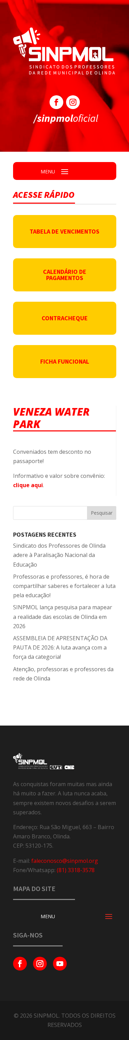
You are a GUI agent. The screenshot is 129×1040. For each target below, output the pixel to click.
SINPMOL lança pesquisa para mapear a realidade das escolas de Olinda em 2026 (62, 616)
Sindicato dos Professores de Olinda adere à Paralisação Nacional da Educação (59, 555)
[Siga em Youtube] (60, 964)
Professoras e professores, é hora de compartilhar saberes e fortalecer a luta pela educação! (64, 586)
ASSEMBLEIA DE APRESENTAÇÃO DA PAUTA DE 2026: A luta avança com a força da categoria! (60, 647)
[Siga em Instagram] (73, 102)
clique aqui (28, 485)
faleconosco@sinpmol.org (64, 861)
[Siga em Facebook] (56, 102)
